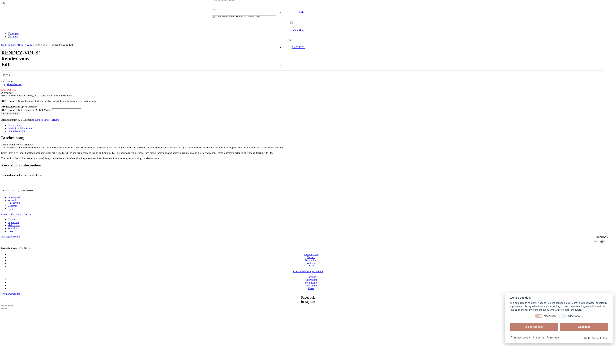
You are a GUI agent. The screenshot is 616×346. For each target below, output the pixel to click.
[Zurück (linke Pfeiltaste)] (2, 308)
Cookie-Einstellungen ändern (16, 214)
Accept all (584, 326)
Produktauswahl (10, 106)
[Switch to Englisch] (297, 47)
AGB (10, 208)
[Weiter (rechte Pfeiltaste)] (5, 308)
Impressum (13, 222)
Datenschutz (14, 203)
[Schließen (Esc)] (12, 305)
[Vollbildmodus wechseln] (5, 305)
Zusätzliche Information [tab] (20, 128)
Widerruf (12, 205)
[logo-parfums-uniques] (244, 31)
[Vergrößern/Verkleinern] (2, 305)
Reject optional (533, 326)
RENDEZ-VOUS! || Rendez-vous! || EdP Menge (26, 110)
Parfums (12, 45)
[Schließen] (215, 9)
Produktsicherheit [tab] (16, 131)
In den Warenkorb (11, 113)
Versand (12, 200)
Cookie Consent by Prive (596, 338)
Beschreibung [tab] (15, 125)
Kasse (11, 231)
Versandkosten (14, 84)
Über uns (12, 219)
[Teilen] (9, 305)
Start (3, 45)
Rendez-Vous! (25, 45)
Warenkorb (13, 228)
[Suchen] (213, 9)
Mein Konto (14, 225)
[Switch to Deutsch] (13, 33)
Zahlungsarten (15, 197)
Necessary (550, 315)
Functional (574, 315)
